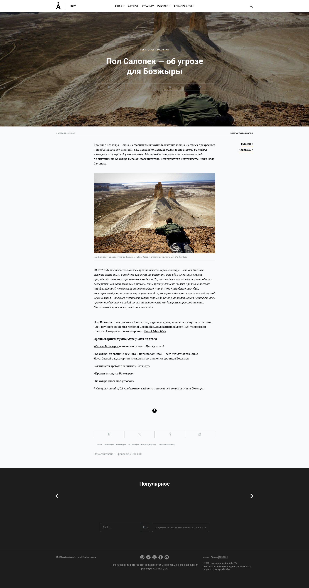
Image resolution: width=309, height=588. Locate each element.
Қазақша (245, 150)
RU (72, 6)
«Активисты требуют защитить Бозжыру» (122, 366)
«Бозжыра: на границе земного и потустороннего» (128, 354)
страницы (156, 256)
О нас (118, 6)
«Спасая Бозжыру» (106, 346)
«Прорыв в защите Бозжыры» (113, 373)
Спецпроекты (183, 6)
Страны (147, 6)
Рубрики (162, 6)
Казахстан (163, 50)
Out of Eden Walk (155, 331)
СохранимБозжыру (166, 444)
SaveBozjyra (121, 444)
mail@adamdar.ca (87, 557)
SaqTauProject (133, 444)
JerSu (151, 50)
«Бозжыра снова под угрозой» (114, 381)
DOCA (143, 50)
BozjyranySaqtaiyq (148, 444)
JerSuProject (109, 444)
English (246, 144)
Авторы (133, 6)
